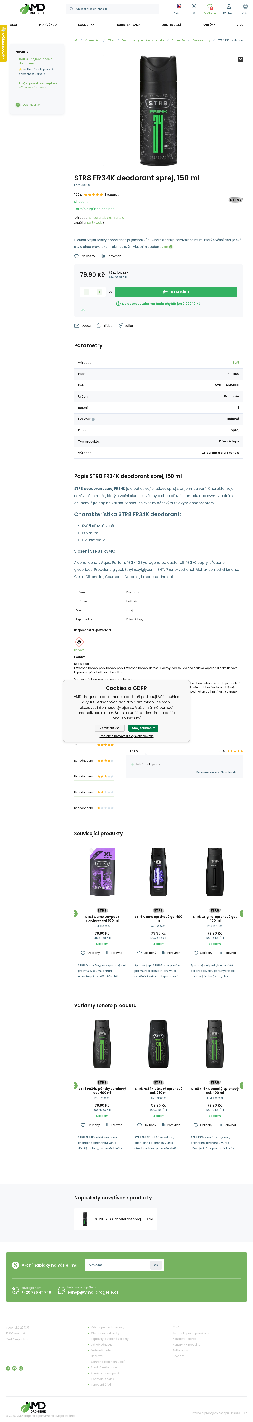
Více (165, 247)
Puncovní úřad (101, 1385)
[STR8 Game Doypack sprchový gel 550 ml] (102, 872)
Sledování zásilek (102, 1379)
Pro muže (178, 40)
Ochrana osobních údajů (108, 1362)
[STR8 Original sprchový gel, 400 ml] (215, 872)
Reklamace (180, 1350)
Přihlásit (156, 1265)
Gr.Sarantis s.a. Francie (106, 218)
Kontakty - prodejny (186, 1345)
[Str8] (235, 208)
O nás (177, 1327)
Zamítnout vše (110, 728)
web (99, 222)
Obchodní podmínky (105, 1333)
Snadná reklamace (104, 1367)
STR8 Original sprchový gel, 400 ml (215, 919)
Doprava (97, 1356)
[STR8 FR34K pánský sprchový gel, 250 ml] (158, 1044)
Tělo (111, 40)
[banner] (32, 9)
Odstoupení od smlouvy (107, 1327)
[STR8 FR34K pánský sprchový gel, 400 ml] (102, 1044)
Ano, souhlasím (143, 728)
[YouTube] (14, 1368)
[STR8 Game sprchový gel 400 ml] (158, 872)
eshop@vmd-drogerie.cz (92, 1292)
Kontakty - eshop (185, 1339)
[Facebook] (8, 1368)
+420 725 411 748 (36, 1292)
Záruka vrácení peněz (106, 1373)
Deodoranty (201, 40)
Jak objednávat (101, 1345)
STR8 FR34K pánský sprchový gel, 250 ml (158, 1091)
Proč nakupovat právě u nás (192, 1333)
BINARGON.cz (238, 1413)
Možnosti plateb (102, 1350)
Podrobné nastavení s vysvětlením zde (127, 736)
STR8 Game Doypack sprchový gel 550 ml (102, 919)
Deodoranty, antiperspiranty (143, 40)
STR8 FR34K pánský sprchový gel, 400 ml (102, 1091)
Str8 (90, 222)
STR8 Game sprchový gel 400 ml (158, 919)
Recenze (179, 1356)
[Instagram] (21, 1368)
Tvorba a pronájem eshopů (210, 1413)
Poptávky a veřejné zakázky (110, 1339)
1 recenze (112, 194)
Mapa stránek (65, 1416)
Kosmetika (92, 40)
